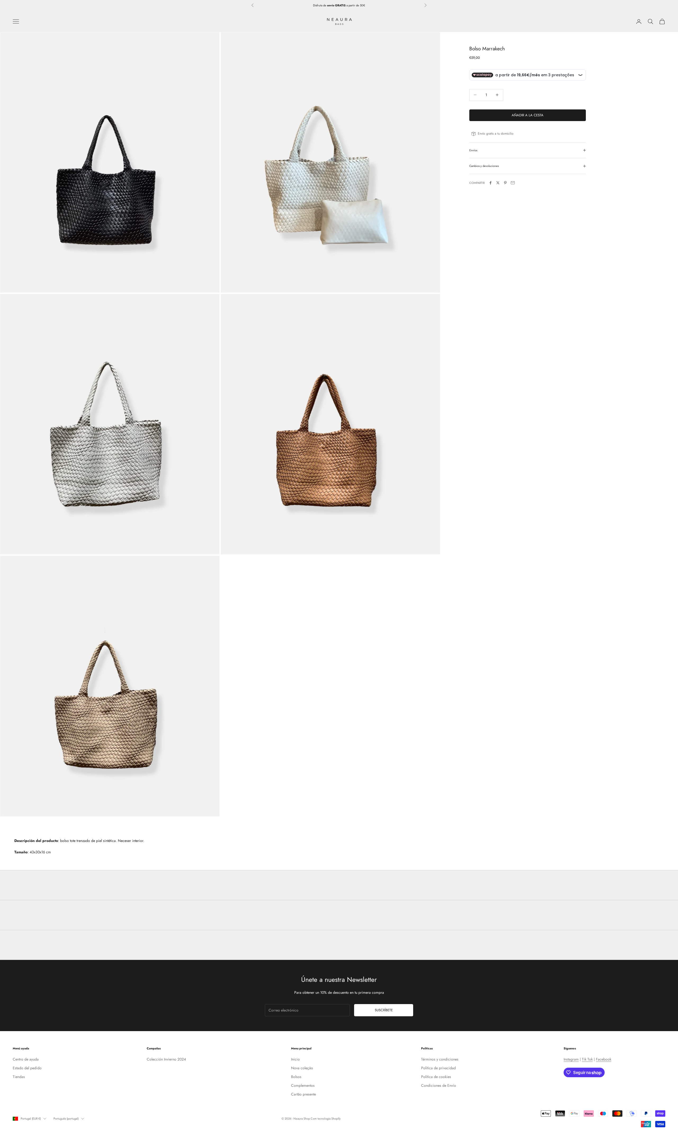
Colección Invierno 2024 (166, 1059)
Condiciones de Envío (438, 1085)
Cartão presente (303, 1094)
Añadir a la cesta (527, 115)
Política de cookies (436, 1076)
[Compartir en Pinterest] (505, 183)
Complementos (303, 1085)
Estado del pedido (27, 1068)
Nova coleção (302, 1068)
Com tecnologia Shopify (326, 1118)
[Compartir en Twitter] (498, 183)
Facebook (603, 1059)
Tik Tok (587, 1059)
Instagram (571, 1059)
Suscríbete (384, 1010)
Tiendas (19, 1076)
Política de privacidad (438, 1068)
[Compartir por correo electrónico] (513, 183)
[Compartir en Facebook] (490, 183)
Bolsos (296, 1076)
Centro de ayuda (26, 1059)
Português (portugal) (66, 1118)
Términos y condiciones (439, 1059)
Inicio (295, 1059)
